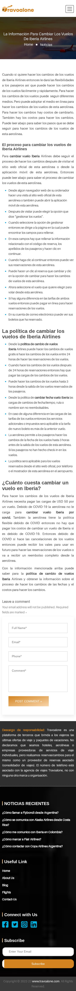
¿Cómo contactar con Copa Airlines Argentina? (32, 846)
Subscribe (38, 963)
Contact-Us (9, 899)
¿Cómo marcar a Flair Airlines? (21, 839)
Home (28, 44)
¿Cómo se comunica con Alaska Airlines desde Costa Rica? (36, 822)
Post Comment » (28, 701)
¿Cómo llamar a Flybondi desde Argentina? (30, 812)
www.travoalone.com (46, 981)
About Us (8, 878)
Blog (5, 885)
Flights (6, 892)
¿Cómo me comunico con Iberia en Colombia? (32, 832)
